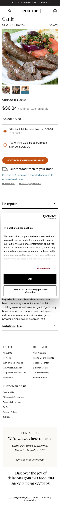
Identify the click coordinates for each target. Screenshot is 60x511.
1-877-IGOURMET (30, 446)
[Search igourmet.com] (10, 11)
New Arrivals (39, 353)
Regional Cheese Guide (14, 373)
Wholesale (8, 378)
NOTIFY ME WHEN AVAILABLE (25, 160)
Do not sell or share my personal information (30, 290)
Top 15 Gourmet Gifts (43, 358)
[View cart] (53, 11)
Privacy (45, 498)
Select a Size (12, 119)
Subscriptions (40, 378)
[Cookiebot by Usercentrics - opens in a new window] (43, 217)
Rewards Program (12, 402)
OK (30, 279)
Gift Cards (8, 417)
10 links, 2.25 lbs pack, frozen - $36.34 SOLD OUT (31, 131)
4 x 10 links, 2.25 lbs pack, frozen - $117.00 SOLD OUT (29, 145)
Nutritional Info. (12, 326)
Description (9, 203)
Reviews (7, 358)
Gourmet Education (12, 368)
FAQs (6, 407)
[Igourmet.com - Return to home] (30, 11)
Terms (35, 498)
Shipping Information (13, 397)
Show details (43, 268)
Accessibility (30, 500)
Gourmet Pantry (41, 373)
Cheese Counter (41, 363)
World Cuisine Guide (13, 363)
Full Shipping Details (30, 184)
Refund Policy (10, 412)
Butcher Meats (40, 368)
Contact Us (8, 392)
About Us (7, 353)
